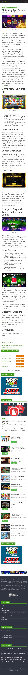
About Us (3, 605)
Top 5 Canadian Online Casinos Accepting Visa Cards (18, 469)
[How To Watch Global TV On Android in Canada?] (5, 525)
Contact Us (3, 617)
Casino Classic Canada (6, 637)
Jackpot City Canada (5, 630)
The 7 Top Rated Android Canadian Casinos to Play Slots (18, 447)
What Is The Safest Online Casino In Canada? (17, 459)
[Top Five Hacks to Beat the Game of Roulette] (5, 513)
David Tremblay (13, 12)
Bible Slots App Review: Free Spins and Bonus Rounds (17, 477)
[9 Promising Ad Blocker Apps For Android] (14, 403)
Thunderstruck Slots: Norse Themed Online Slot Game (12, 347)
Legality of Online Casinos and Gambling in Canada (13, 612)
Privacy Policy (4, 619)
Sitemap (3, 622)
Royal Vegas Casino (6, 358)
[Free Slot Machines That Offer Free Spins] (5, 494)
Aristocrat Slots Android (11, 7)
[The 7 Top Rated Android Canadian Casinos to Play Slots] (5, 446)
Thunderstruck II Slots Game (18, 534)
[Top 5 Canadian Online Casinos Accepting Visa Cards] (5, 467)
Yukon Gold (4, 364)
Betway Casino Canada (6, 640)
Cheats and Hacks (5, 610)
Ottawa (4, 85)
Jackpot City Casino (6, 356)
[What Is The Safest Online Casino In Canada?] (5, 457)
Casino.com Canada (15, 437)
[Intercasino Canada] (5, 484)
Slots (4, 7)
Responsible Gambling (6, 615)
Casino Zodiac (5, 366)
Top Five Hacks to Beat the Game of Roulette (17, 515)
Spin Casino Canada (6, 361)
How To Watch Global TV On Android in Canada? (17, 526)
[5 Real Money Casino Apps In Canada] (5, 502)
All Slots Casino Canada (6, 635)
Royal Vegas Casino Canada (7, 633)
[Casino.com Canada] (5, 436)
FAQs (4, 418)
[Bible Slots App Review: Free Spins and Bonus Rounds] (5, 475)
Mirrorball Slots (7, 342)
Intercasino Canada (15, 484)
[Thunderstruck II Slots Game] (5, 533)
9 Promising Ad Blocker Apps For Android (14, 422)
